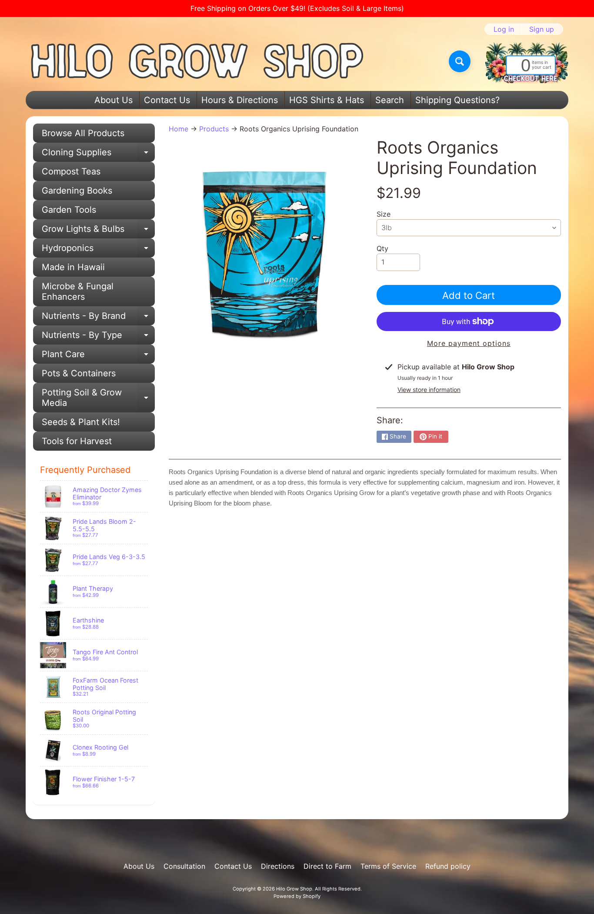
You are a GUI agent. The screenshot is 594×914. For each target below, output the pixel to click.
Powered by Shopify (297, 896)
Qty (382, 248)
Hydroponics (98, 250)
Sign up (541, 29)
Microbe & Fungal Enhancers (77, 291)
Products (214, 128)
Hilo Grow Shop (294, 889)
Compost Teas (71, 171)
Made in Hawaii (73, 267)
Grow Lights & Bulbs (98, 231)
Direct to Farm (327, 866)
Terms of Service (388, 866)
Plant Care (98, 356)
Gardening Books (77, 190)
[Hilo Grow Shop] (197, 61)
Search (389, 100)
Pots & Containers (79, 373)
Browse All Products (83, 133)
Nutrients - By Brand (98, 318)
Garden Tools (69, 209)
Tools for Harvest (77, 441)
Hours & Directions (239, 100)
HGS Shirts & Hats (326, 100)
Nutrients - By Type (98, 337)
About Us (113, 100)
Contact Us (167, 100)
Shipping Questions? (457, 100)
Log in (504, 29)
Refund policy (448, 866)
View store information (429, 389)
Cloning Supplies (98, 154)
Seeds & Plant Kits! (81, 422)
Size (383, 214)
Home (178, 128)
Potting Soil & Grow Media (98, 398)
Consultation (184, 866)
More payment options (469, 343)
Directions (277, 866)
